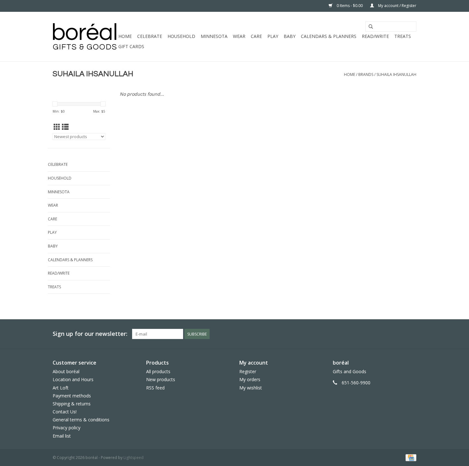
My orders (249, 379)
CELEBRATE (149, 36)
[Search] (370, 26)
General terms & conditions (81, 420)
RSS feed (155, 388)
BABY (289, 36)
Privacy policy (66, 428)
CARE (256, 36)
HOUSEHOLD (181, 36)
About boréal (66, 371)
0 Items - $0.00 (350, 5)
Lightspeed (133, 457)
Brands (365, 74)
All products (158, 371)
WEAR (239, 36)
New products (160, 379)
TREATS (402, 36)
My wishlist (250, 388)
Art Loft (61, 388)
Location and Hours (73, 379)
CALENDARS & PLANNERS (328, 36)
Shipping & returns (72, 404)
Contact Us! (65, 412)
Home (125, 36)
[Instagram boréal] (411, 334)
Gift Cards (131, 46)
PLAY (272, 36)
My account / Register (396, 5)
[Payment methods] (409, 457)
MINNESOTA (214, 36)
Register (247, 371)
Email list (62, 436)
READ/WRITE (375, 36)
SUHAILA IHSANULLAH (396, 74)
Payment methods (72, 396)
